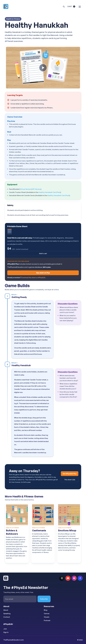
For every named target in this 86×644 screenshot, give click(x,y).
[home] (6, 6)
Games (46, 614)
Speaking (6, 614)
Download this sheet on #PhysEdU (33, 277)
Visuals (46, 617)
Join (5, 629)
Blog (45, 610)
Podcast (47, 620)
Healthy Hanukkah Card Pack (49, 192)
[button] (71, 6)
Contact (6, 617)
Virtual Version (25, 189)
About (5, 610)
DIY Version (36, 189)
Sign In (5, 632)
